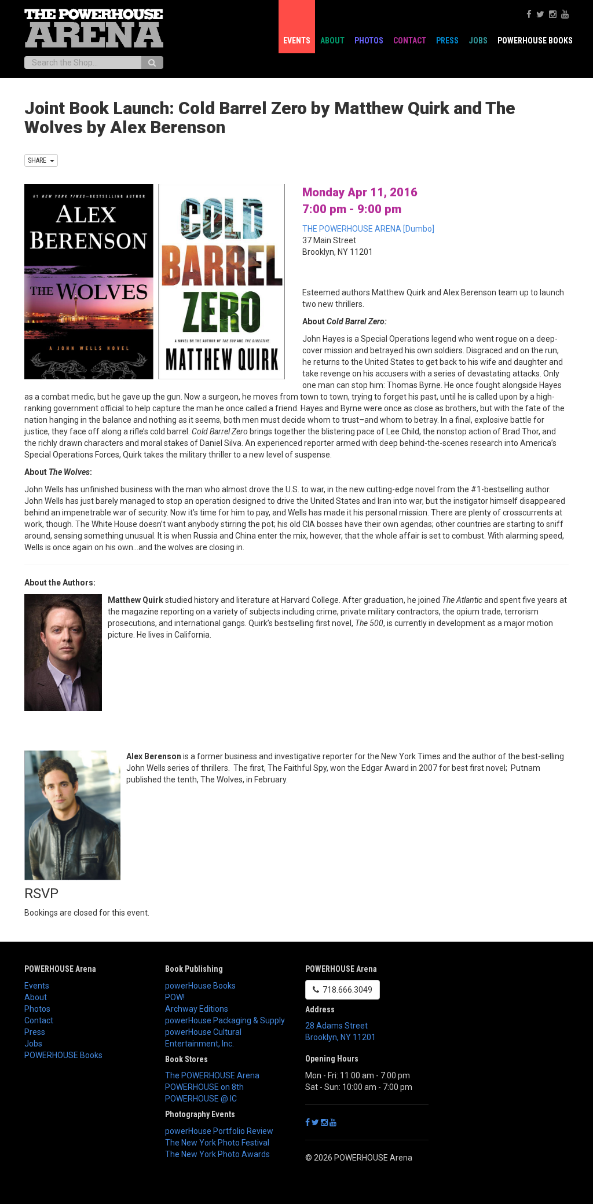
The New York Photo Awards (217, 1154)
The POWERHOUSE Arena (212, 1075)
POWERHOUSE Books (63, 1055)
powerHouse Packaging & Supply (225, 1020)
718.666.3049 (345, 989)
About (332, 40)
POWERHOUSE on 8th (204, 1087)
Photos (368, 40)
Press (447, 40)
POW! (175, 997)
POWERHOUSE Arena (60, 969)
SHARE (39, 160)
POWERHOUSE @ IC (201, 1098)
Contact (409, 40)
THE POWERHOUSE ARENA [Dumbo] (368, 228)
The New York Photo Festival (217, 1142)
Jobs (478, 40)
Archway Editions (196, 1008)
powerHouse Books (200, 985)
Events (296, 40)
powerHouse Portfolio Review (219, 1131)
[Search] (152, 62)
